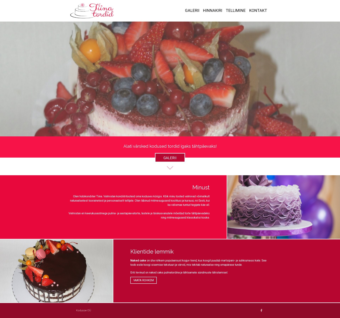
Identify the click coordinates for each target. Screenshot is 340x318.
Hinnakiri (212, 10)
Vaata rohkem (143, 280)
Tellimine (236, 10)
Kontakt (258, 10)
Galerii (192, 10)
